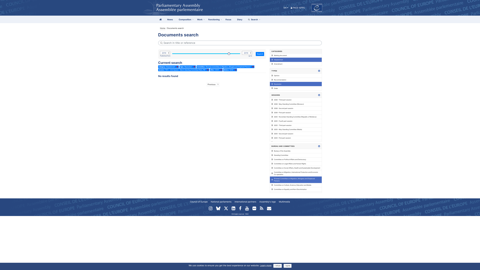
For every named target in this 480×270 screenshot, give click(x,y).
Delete (177, 67)
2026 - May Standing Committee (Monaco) (289, 104)
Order (276, 88)
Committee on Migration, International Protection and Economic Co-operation (296, 173)
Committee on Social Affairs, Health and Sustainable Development (297, 168)
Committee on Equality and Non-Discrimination (290, 189)
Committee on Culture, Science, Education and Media (292, 185)
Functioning (214, 19)
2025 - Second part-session (283, 134)
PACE (246, 214)
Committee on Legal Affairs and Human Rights (290, 164)
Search (254, 19)
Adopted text (278, 60)
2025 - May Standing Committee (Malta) (288, 129)
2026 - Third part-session (283, 100)
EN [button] (285, 7)
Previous (212, 84)
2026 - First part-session (282, 113)
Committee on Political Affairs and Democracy (290, 159)
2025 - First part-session (282, 138)
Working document (280, 55)
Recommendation (280, 80)
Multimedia (284, 201)
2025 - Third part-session (283, 125)
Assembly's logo (267, 201)
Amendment (278, 64)
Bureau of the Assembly (282, 151)
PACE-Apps (299, 7)
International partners (245, 201)
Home (162, 28)
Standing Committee (281, 155)
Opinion (276, 75)
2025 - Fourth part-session (283, 121)
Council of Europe (199, 201)
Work (199, 19)
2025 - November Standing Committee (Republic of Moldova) (295, 117)
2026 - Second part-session (283, 108)
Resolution (277, 84)
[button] (319, 70)
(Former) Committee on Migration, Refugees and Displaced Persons (294, 180)
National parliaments (221, 201)
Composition (185, 19)
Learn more (266, 265)
